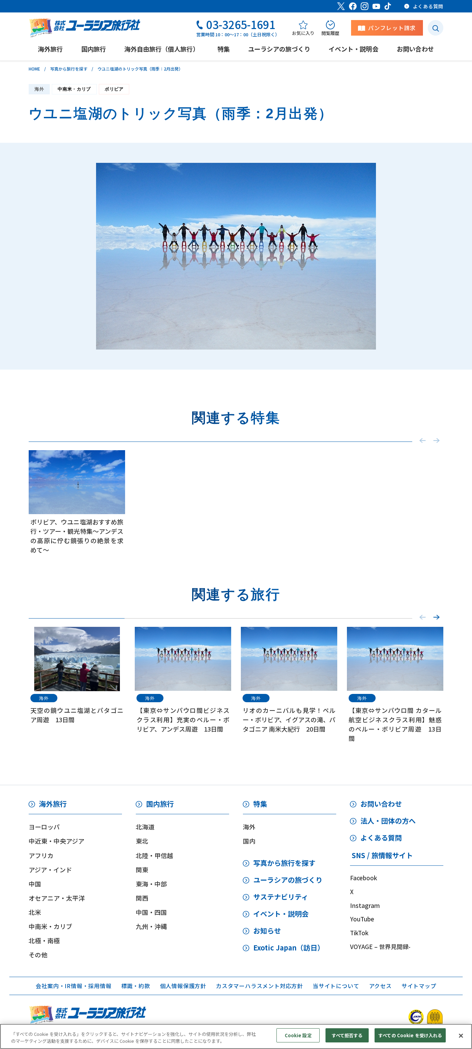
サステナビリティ (280, 897)
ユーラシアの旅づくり (287, 880)
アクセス (380, 986)
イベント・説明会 (281, 914)
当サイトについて (336, 986)
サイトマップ (419, 986)
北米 (35, 912)
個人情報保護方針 (183, 986)
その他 (38, 954)
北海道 (145, 826)
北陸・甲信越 (154, 855)
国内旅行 (160, 804)
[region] (236, 1036)
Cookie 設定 (298, 1035)
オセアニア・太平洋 (57, 897)
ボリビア (114, 89)
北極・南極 (44, 940)
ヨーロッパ (44, 826)
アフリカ (41, 855)
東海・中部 (151, 883)
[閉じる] (461, 1035)
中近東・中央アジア (56, 840)
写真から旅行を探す (68, 69)
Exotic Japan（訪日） (288, 948)
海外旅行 (53, 804)
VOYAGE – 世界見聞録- (380, 946)
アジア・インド (50, 869)
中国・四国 (151, 912)
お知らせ (267, 931)
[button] (436, 617)
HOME (34, 69)
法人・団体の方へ (388, 821)
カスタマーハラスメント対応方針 (259, 986)
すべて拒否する (347, 1035)
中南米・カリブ (74, 89)
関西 (142, 897)
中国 (35, 883)
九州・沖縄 (151, 926)
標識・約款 (135, 986)
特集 (260, 804)
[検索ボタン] (435, 28)
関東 (142, 869)
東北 (142, 840)
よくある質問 (381, 838)
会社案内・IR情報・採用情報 (73, 986)
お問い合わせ (381, 804)
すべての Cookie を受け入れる (410, 1035)
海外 (39, 89)
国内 (249, 840)
